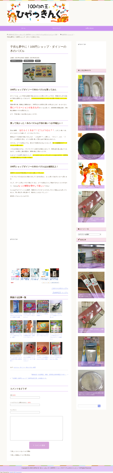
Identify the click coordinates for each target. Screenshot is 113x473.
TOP (32, 34)
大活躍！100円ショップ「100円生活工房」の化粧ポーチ (29, 378)
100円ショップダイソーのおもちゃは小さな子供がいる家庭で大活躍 (16, 315)
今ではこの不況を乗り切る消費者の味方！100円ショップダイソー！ (29, 335)
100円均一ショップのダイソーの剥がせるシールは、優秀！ (16, 335)
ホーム (23, 28)
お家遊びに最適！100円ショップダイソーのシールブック (29, 315)
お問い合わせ (90, 28)
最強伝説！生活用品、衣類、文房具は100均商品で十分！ (49, 374)
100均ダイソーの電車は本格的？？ (42, 314)
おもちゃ (16, 367)
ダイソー (22, 367)
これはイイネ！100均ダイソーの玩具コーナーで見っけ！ (56, 315)
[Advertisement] (39, 218)
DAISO (38, 60)
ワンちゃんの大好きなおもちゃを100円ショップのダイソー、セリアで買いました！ (29, 358)
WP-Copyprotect (18, 472)
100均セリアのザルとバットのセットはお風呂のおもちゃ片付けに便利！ (42, 357)
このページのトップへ (60, 288)
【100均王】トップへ (60, 292)
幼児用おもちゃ (29, 60)
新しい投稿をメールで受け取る (21, 455)
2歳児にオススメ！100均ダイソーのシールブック (43, 334)
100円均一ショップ (16, 60)
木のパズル (29, 367)
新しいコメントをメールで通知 (21, 451)
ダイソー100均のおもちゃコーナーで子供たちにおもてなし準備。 (56, 357)
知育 (34, 367)
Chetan (11, 472)
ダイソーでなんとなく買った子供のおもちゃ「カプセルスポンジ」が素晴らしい (56, 336)
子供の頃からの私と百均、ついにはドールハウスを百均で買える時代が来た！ (16, 358)
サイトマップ (56, 28)
